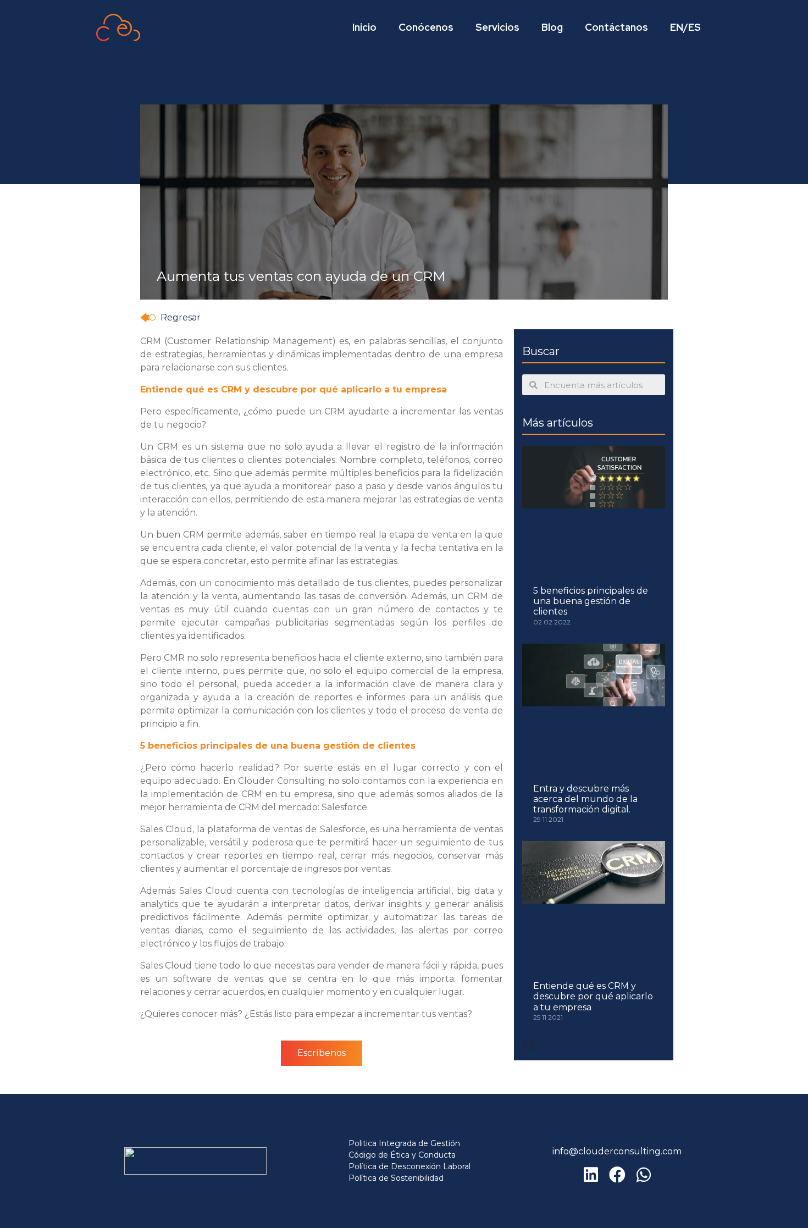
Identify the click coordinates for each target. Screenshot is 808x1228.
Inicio (364, 27)
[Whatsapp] (643, 1174)
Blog (552, 27)
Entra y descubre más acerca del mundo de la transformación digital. (585, 799)
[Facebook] (617, 1174)
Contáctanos (616, 27)
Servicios (497, 27)
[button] (170, 317)
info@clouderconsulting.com (617, 1151)
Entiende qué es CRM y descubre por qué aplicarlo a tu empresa (593, 996)
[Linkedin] (591, 1174)
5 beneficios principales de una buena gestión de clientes (590, 601)
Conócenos (426, 27)
